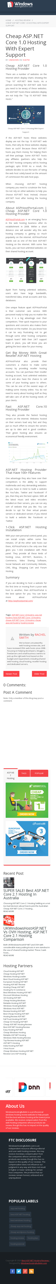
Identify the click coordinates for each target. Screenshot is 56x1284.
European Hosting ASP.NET (15, 981)
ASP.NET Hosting (10, 775)
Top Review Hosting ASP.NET (16, 1040)
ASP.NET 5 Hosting (11, 1043)
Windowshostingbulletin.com (34, 1263)
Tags (24, 773)
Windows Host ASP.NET (13, 1008)
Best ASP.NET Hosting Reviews (35, 1260)
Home (8, 20)
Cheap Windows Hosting (14, 1032)
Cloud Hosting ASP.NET (13, 971)
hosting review (22, 20)
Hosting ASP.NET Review (14, 984)
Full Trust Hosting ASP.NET (15, 1019)
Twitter (18, 1271)
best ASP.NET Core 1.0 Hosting (26, 617)
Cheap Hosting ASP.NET (14, 974)
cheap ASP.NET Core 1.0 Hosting (20, 620)
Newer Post (11, 673)
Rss (31, 1271)
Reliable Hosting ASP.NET (14, 1003)
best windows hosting (20, 1220)
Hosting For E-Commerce (14, 989)
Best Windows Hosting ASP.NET (17, 992)
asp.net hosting (18, 1208)
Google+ (25, 1271)
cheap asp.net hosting (21, 1226)
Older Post (39, 673)
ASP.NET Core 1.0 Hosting (23, 615)
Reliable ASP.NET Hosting (14, 1035)
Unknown (14, 60)
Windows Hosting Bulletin (14, 1005)
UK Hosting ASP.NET (12, 997)
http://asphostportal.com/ (20, 600)
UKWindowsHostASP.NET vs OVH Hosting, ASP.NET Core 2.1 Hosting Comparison (25, 934)
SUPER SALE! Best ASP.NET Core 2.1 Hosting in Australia (26, 894)
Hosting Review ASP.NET (14, 1016)
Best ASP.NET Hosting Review (16, 1027)
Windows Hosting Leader (14, 976)
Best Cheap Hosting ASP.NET (16, 1013)
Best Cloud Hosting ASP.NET (15, 979)
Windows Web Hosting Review (17, 1037)
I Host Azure (8, 1048)
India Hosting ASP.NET (13, 1045)
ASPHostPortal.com (15, 219)
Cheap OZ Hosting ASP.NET (15, 1021)
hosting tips (33, 1238)
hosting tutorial (17, 1244)
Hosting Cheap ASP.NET (14, 987)
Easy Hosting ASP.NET (13, 1029)
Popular (39, 773)
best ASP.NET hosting (20, 1214)
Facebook (12, 1271)
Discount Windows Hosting (15, 995)
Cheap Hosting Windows (14, 1000)
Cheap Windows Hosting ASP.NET (18, 1051)
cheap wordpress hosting (22, 1232)
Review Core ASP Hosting (14, 1053)
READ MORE (8, 911)
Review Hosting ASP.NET (14, 1011)
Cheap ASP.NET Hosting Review (17, 1024)
